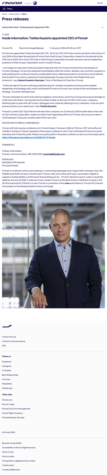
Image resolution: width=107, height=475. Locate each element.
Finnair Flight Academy (12, 413)
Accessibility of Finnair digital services (18, 447)
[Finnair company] (17, 3)
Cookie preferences (11, 470)
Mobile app (7, 388)
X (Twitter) (6, 370)
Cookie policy (8, 465)
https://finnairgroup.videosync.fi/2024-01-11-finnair (28, 137)
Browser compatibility (12, 443)
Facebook (6, 362)
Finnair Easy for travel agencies (16, 409)
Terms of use (7, 452)
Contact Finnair (9, 337)
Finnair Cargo (8, 404)
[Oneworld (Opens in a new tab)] (35, 3)
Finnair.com (7, 400)
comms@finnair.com (54, 154)
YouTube (6, 379)
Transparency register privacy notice (18, 461)
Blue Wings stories (10, 375)
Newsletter (7, 384)
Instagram (6, 366)
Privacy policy (8, 456)
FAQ (4, 346)
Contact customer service (13, 341)
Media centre (14, 14)
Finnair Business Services (13, 417)
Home (4, 14)
